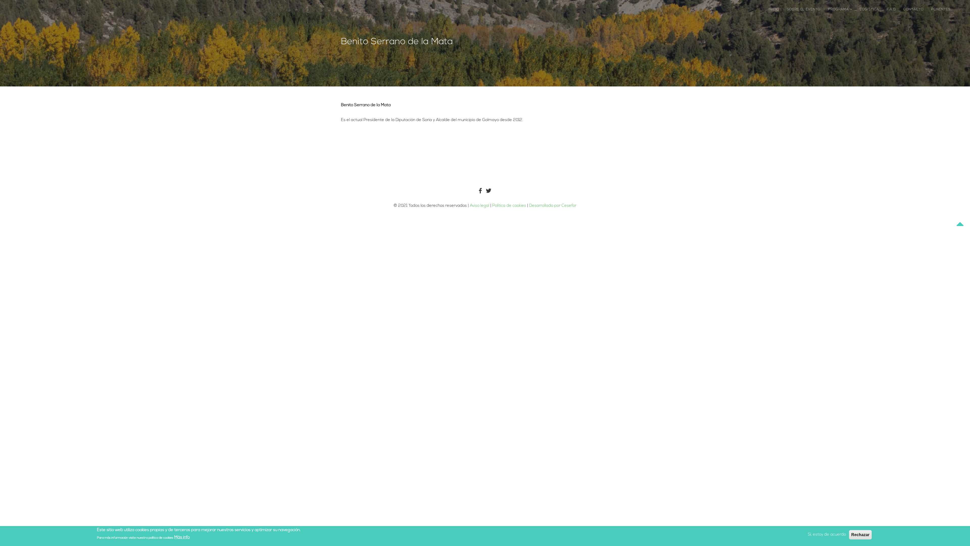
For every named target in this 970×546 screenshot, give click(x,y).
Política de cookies (509, 206)
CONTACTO (913, 9)
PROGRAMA (839, 9)
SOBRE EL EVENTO (803, 9)
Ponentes (941, 9)
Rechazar (860, 535)
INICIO (773, 9)
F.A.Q (891, 9)
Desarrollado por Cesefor (552, 206)
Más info (182, 537)
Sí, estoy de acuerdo (827, 535)
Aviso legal (479, 206)
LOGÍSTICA (869, 9)
